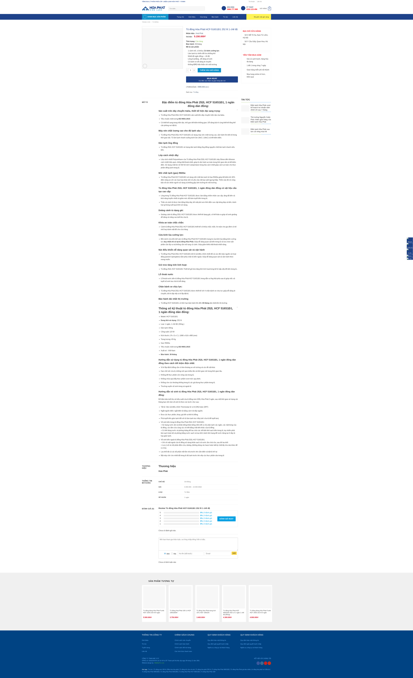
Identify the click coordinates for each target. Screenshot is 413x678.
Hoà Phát (199, 33)
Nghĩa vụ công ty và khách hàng (219, 647)
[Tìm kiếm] (202, 9)
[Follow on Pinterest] (265, 663)
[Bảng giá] (410, 240)
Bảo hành (215, 17)
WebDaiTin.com (159, 663)
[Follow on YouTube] (269, 663)
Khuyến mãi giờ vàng (261, 17)
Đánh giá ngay (226, 519)
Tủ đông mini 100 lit (160, 669)
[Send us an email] (270, 1)
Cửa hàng (203, 17)
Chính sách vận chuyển (183, 640)
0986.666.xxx (203, 87)
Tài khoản (252, 1)
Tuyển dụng (146, 647)
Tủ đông (155, 22)
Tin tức (225, 17)
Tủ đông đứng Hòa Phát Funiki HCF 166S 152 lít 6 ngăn (260, 611)
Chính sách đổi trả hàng (183, 647)
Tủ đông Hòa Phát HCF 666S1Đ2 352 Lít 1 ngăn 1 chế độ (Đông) (233, 612)
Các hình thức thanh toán (183, 651)
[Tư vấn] (410, 251)
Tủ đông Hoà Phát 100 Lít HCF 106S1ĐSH (180, 611)
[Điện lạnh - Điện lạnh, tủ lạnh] (153, 8)
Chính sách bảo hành (182, 644)
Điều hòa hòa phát (173, 669)
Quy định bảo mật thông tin (217, 640)
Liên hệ (259, 1)
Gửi (234, 553)
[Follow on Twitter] (268, 1)
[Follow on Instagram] (266, 1)
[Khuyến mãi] (410, 246)
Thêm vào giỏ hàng (209, 70)
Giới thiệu (192, 17)
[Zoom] (145, 66)
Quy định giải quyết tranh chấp (218, 644)
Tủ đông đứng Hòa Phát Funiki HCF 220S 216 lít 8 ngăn (153, 611)
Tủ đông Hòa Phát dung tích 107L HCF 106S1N (206, 611)
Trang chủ (180, 17)
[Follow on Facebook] (263, 1)
